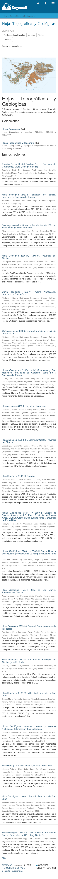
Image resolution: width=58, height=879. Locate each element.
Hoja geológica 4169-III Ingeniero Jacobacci (24, 406)
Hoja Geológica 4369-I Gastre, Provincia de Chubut (28, 765)
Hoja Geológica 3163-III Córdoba (18, 476)
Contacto (6, 870)
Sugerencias (17, 870)
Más (4, 857)
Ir (53, 51)
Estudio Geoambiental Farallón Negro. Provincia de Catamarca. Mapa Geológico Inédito (29, 165)
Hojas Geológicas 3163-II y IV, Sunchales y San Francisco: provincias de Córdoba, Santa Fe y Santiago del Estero (29, 372)
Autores (31, 35)
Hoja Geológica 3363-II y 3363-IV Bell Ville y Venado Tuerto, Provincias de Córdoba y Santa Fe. (29, 834)
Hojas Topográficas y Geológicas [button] (19, 16)
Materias (7, 39)
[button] (38, 3)
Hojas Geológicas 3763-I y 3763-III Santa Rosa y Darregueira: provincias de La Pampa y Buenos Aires (29, 552)
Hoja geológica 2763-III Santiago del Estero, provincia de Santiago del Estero (29, 196)
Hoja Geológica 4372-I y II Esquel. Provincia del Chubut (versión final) (29, 661)
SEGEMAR (7, 865)
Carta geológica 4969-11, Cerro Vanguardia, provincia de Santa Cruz (29, 293)
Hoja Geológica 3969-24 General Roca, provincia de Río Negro (29, 627)
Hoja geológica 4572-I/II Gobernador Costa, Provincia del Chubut (29, 441)
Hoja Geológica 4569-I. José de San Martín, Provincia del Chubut (29, 591)
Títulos (41, 35)
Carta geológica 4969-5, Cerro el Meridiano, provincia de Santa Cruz (29, 332)
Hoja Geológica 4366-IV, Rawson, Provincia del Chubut (29, 257)
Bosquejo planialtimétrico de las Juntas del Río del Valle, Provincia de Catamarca (29, 226)
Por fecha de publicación (14, 35)
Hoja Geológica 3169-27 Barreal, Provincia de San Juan (29, 797)
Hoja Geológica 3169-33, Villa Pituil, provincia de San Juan (29, 694)
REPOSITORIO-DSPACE (13, 867)
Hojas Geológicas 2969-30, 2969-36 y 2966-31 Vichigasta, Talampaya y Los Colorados (29, 727)
